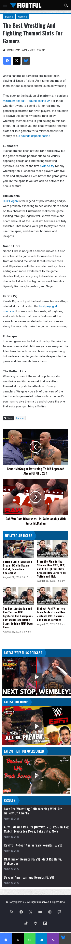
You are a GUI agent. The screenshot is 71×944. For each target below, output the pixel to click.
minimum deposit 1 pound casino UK (26, 101)
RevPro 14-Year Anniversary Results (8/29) (33, 845)
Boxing (9, 16)
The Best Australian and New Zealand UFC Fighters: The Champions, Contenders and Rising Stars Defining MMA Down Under (18, 617)
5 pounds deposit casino (34, 136)
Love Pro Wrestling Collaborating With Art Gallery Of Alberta (33, 811)
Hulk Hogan (10, 201)
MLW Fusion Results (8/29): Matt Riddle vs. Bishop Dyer (33, 861)
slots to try (47, 166)
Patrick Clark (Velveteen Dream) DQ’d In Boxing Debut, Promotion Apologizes (17, 567)
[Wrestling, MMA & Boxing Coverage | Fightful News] (25, 5)
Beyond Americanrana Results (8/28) (29, 877)
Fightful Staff (13, 50)
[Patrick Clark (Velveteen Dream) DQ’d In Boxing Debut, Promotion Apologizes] (18, 549)
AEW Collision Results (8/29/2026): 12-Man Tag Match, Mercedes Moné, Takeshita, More (36, 829)
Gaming (22, 16)
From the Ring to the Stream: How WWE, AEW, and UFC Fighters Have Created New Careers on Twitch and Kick (51, 568)
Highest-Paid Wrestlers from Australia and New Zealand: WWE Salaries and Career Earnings (51, 614)
